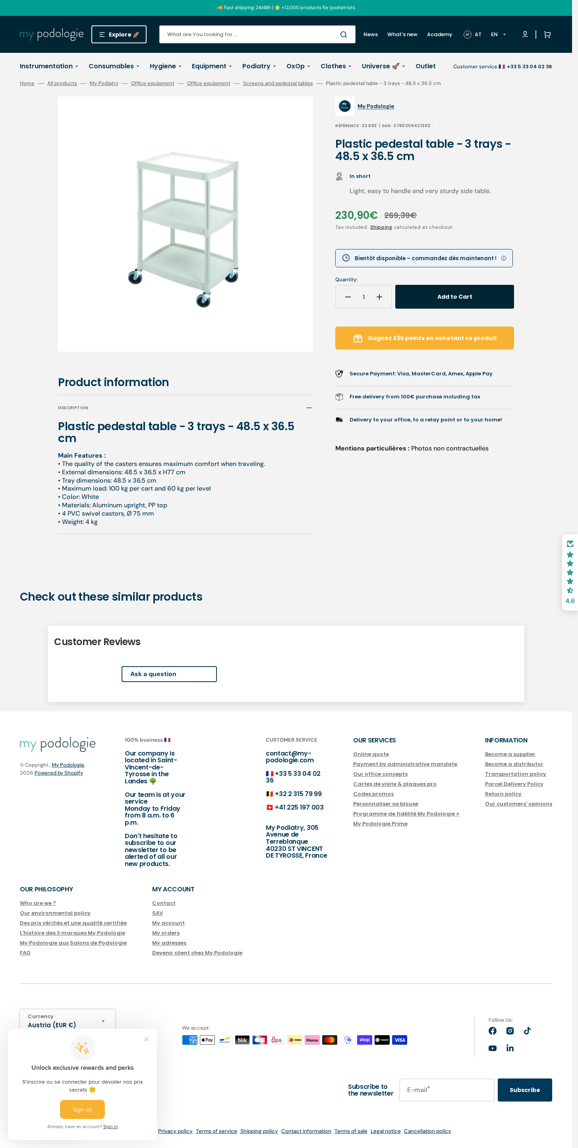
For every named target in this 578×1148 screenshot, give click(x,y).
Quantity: (346, 279)
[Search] (345, 34)
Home (27, 83)
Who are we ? (38, 903)
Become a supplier (510, 754)
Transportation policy (515, 774)
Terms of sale (350, 1131)
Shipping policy (259, 1131)
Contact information (306, 1131)
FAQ (25, 953)
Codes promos (373, 794)
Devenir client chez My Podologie (197, 953)
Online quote (371, 754)
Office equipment (152, 83)
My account (168, 923)
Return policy (503, 794)
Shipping (381, 227)
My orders (166, 933)
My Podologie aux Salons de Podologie (73, 943)
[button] (545, 34)
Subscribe (525, 1090)
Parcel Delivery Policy (514, 784)
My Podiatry (104, 83)
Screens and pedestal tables (278, 83)
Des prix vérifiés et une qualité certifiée (73, 923)
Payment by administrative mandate (405, 764)
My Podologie (68, 764)
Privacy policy (175, 1131)
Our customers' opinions (518, 804)
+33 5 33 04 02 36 (293, 777)
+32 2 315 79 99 (298, 793)
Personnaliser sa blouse (385, 804)
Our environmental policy (55, 913)
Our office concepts (380, 774)
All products (62, 83)
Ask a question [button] (153, 674)
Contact (164, 903)
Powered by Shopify (59, 772)
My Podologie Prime (380, 823)
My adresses (169, 943)
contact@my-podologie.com (290, 757)
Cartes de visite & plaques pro (395, 784)
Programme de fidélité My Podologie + (406, 814)
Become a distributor (514, 764)
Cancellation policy (427, 1131)
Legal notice (386, 1131)
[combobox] (257, 34)
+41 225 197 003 (299, 807)
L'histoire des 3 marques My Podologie (72, 933)
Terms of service (216, 1131)
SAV (157, 913)
